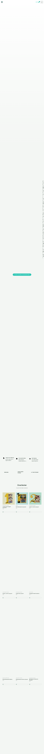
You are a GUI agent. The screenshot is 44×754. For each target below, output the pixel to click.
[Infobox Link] (8, 471)
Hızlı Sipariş (34, 458)
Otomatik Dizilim (22, 458)
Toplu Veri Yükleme (10, 457)
